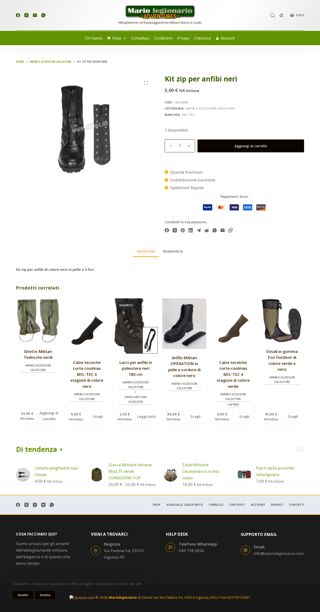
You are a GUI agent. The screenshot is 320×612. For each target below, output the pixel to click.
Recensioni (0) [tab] (173, 251)
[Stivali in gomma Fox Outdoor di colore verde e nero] (282, 320)
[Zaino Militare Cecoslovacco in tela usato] (171, 475)
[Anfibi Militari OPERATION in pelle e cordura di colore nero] (184, 323)
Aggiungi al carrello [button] (49, 415)
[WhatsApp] (43, 15)
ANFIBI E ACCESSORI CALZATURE (210, 108)
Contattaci (140, 38)
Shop (116, 38)
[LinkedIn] (191, 230)
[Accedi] (281, 15)
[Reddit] (207, 230)
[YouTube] (43, 505)
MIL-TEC (188, 115)
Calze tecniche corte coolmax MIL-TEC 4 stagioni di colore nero (86, 374)
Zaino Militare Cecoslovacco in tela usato (200, 471)
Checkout (202, 38)
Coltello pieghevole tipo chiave (56, 471)
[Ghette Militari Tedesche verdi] (38, 320)
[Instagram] (26, 15)
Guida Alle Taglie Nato (184, 505)
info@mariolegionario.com (279, 553)
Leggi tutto (146, 416)
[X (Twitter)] (175, 230)
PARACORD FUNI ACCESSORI (135, 399)
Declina (45, 595)
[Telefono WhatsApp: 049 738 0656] (170, 547)
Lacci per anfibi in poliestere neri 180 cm (135, 368)
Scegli (98, 416)
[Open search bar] (272, 15)
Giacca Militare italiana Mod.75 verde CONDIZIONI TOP (130, 471)
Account (228, 38)
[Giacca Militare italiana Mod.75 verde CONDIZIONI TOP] (97, 475)
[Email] (35, 15)
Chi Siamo (93, 38)
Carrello (216, 505)
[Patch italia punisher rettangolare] (244, 475)
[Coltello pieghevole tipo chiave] (23, 475)
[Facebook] (18, 15)
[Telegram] (199, 230)
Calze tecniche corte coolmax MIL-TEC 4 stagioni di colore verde (233, 374)
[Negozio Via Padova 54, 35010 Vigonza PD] (95, 550)
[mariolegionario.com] (160, 12)
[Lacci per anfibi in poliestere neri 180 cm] (136, 325)
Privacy (183, 38)
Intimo (234, 405)
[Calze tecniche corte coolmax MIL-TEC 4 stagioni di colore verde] (233, 325)
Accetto (23, 595)
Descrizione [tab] (146, 251)
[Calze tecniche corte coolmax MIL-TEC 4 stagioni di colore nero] (87, 325)
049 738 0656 (191, 550)
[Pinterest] (183, 230)
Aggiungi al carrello (250, 145)
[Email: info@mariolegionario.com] (245, 550)
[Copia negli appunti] (230, 230)
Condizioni (163, 38)
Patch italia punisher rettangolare (275, 471)
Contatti (296, 505)
